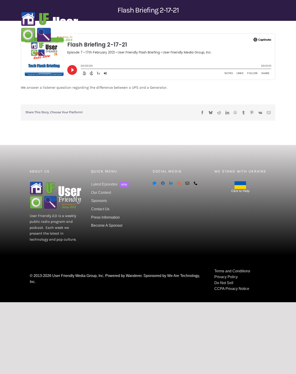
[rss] (179, 183)
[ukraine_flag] (240, 183)
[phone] (195, 183)
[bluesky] (154, 183)
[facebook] (163, 183)
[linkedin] (171, 183)
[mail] (187, 183)
